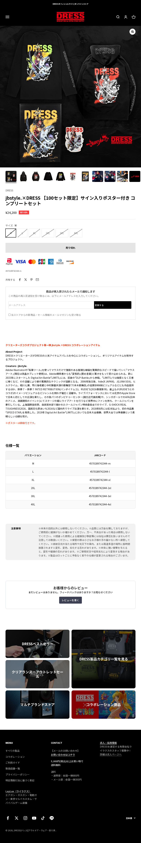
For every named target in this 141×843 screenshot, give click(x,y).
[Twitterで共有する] (26, 280)
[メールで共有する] (37, 280)
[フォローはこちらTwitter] (16, 818)
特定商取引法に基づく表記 (20, 780)
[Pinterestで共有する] (31, 280)
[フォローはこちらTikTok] (43, 818)
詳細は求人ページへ (111, 754)
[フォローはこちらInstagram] (25, 818)
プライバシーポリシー (18, 774)
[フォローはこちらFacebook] (8, 818)
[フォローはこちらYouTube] (34, 818)
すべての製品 (13, 750)
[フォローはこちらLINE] (51, 818)
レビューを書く (70, 600)
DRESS (9, 190)
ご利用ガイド (13, 762)
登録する (99, 305)
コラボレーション (15, 756)
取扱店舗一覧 (13, 768)
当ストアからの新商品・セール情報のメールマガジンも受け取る (46, 315)
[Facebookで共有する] (20, 280)
